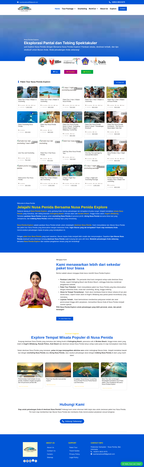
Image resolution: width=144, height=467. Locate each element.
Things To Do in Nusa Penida (23, 386)
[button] (118, 2)
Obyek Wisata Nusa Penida (51, 384)
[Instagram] (24, 461)
